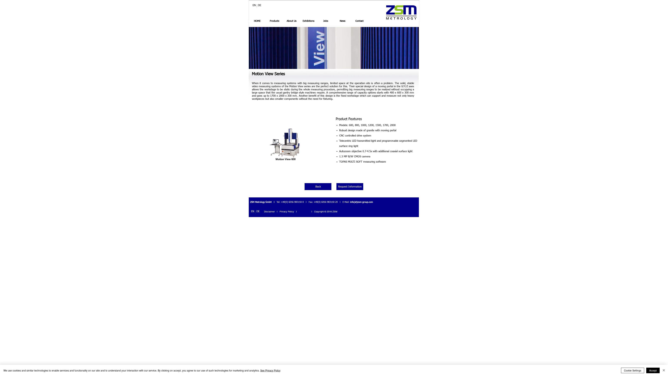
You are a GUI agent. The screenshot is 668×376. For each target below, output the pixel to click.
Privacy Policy (287, 211)
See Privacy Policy (270, 370)
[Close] (664, 370)
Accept (653, 370)
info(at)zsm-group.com (361, 202)
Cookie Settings (632, 370)
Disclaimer (269, 211)
